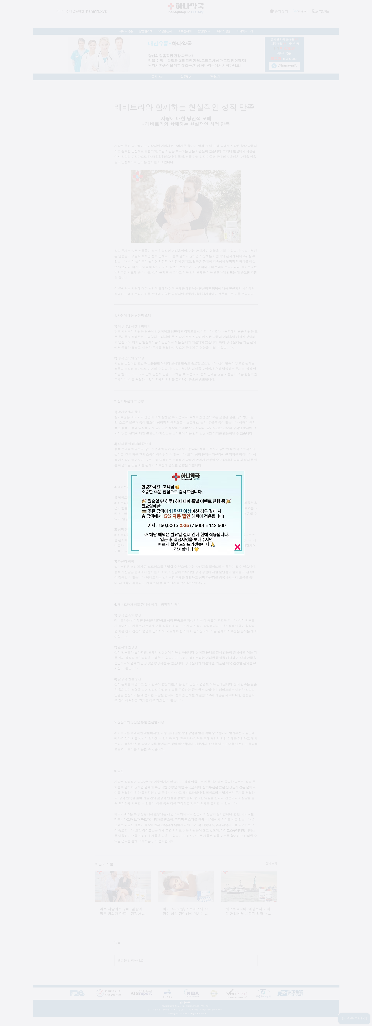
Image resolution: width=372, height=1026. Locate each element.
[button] (237, 547)
